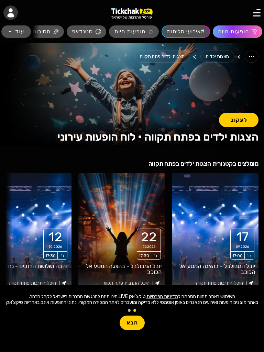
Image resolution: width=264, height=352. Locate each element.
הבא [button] (132, 322)
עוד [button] (19, 31)
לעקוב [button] (238, 120)
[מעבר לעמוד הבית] (132, 13)
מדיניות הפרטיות (162, 296)
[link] (215, 233)
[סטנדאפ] (86, 31)
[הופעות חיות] (134, 31)
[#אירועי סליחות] (186, 31)
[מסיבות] (45, 31)
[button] (10, 13)
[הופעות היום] (237, 31)
